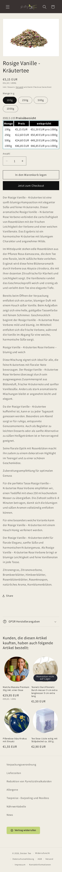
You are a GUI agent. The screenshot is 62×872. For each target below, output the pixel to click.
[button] (7, 7)
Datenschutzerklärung (23, 859)
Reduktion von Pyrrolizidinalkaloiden (29, 781)
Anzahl (6, 153)
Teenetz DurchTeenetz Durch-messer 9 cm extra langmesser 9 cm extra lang (44, 692)
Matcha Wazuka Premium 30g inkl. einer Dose (16, 689)
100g (10, 100)
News (10, 815)
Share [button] (9, 595)
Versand (19, 87)
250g (25, 100)
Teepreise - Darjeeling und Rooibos (28, 798)
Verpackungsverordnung (21, 764)
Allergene (12, 789)
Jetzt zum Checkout (31, 185)
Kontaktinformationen (40, 864)
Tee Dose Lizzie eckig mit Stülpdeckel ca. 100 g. (44, 740)
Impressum (20, 864)
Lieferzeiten (14, 773)
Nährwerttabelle (16, 806)
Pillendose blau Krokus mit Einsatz (15, 740)
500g (41, 100)
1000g (10, 108)
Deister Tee (25, 853)
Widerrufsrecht (42, 853)
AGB (40, 859)
